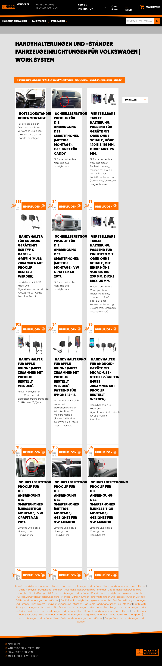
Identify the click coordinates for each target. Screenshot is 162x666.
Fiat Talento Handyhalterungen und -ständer (57, 604)
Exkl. (116, 9)
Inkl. (116, 6)
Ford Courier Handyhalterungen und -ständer (82, 614)
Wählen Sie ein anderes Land (24, 648)
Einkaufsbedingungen (20, 652)
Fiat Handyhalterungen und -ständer (82, 586)
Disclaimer (14, 644)
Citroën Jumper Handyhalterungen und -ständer (98, 596)
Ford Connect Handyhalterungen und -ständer (104, 611)
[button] (135, 100)
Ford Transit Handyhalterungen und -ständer (51, 611)
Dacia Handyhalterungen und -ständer (40, 589)
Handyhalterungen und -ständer (105, 80)
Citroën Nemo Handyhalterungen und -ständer (117, 593)
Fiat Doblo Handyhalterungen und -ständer (108, 604)
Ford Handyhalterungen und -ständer (125, 586)
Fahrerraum (81, 80)
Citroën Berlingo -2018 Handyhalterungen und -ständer (59, 593)
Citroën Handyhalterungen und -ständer (37, 586)
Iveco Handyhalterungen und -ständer (85, 589)
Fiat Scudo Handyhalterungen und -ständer (78, 607)
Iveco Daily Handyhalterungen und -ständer (78, 618)
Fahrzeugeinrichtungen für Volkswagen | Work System (45, 80)
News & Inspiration (85, 7)
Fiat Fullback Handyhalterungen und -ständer (85, 600)
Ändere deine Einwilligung (23, 656)
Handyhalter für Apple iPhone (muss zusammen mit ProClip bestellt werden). (30, 373)
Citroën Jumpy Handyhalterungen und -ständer (43, 596)
